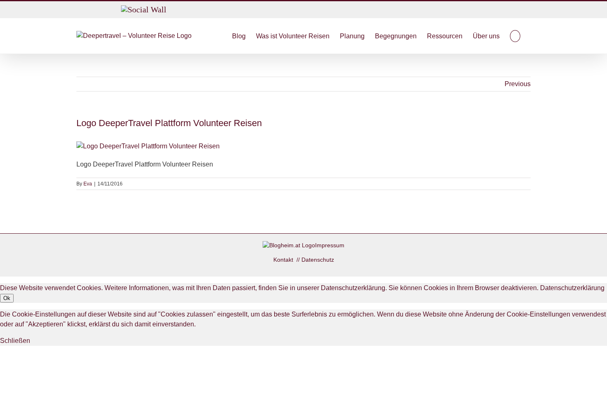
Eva (87, 184)
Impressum (329, 245)
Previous (518, 83)
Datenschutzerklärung (572, 287)
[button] (515, 35)
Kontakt (284, 259)
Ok (6, 298)
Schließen (15, 340)
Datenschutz (317, 259)
